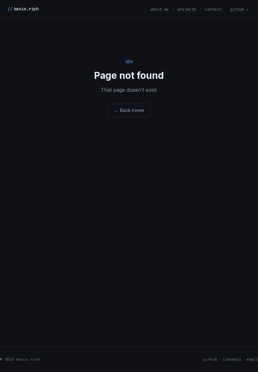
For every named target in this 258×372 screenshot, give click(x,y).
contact (213, 9)
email (252, 359)
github (210, 359)
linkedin (232, 359)
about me (159, 9)
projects (187, 9)
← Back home (129, 110)
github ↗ (239, 9)
